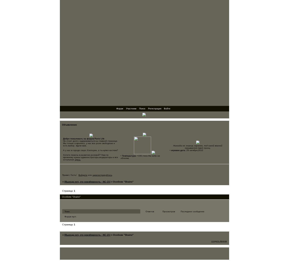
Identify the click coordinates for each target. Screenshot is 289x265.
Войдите (82, 175)
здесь (77, 159)
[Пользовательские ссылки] (144, 115)
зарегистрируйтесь (102, 175)
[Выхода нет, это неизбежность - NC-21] (87, 181)
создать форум (219, 241)
